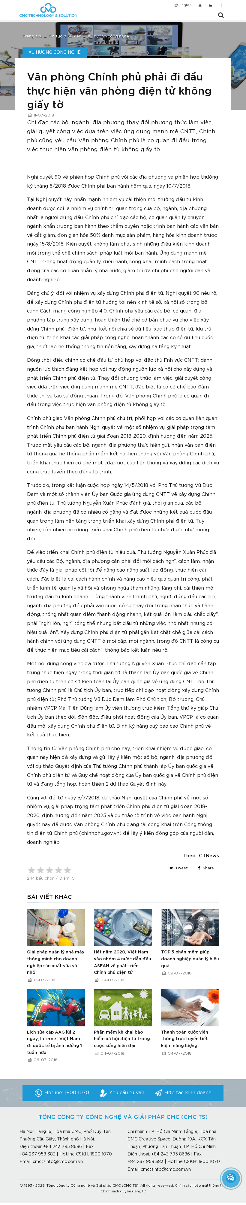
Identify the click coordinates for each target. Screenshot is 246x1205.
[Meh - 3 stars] (49, 869)
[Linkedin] (210, 5)
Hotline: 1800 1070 (66, 1093)
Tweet (181, 868)
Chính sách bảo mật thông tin (199, 1185)
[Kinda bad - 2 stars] (40, 869)
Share (208, 868)
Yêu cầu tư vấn (126, 1093)
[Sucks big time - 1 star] (31, 869)
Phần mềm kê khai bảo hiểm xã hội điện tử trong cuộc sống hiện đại (122, 1039)
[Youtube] (200, 5)
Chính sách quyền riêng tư (123, 1191)
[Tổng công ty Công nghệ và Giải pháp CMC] (48, 10)
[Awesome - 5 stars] (67, 869)
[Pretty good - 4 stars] (58, 869)
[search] (221, 15)
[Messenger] (231, 1178)
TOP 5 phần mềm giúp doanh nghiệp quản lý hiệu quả (190, 959)
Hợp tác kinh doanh (188, 1093)
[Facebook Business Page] (221, 5)
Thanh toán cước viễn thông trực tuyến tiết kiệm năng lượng (184, 1039)
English (185, 5)
